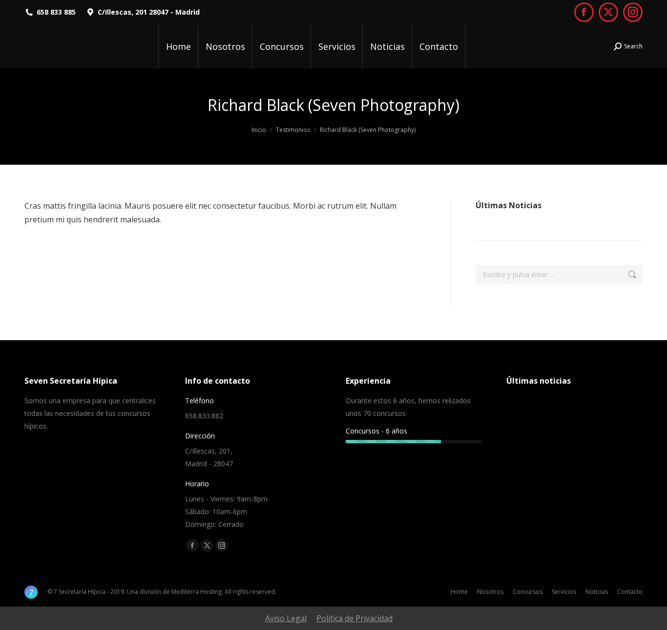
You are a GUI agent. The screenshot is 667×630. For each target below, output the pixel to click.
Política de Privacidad (354, 618)
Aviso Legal (286, 618)
